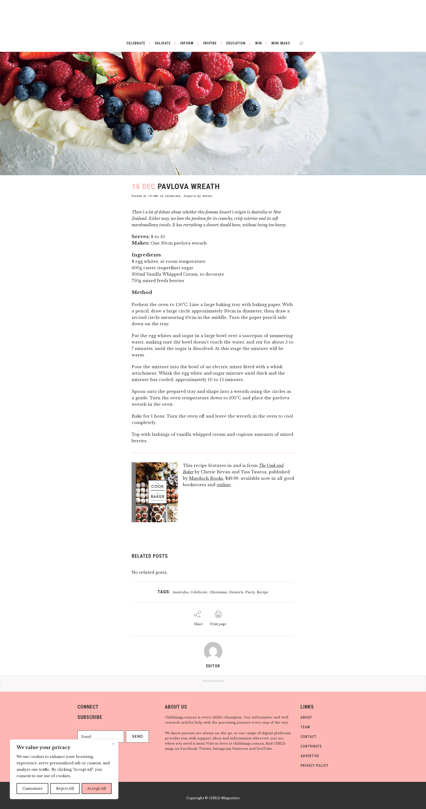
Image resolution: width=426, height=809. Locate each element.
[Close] (113, 744)
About (306, 717)
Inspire (190, 196)
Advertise (310, 756)
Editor (208, 196)
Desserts (236, 592)
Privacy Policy (314, 766)
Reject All (65, 788)
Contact (309, 737)
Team (305, 727)
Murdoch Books (206, 478)
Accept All (96, 788)
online (224, 484)
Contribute (311, 746)
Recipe (262, 592)
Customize (32, 788)
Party (250, 592)
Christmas (218, 592)
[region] (64, 769)
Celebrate (172, 196)
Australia (180, 592)
